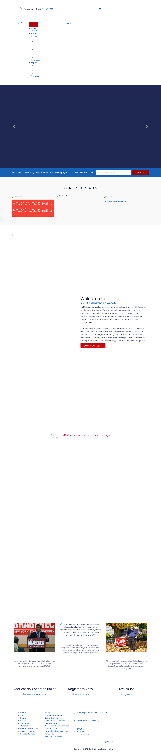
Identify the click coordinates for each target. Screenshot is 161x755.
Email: (80, 721)
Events (34, 33)
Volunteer (35, 60)
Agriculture (39, 57)
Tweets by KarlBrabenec (115, 201)
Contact (35, 76)
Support (34, 62)
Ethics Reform (41, 47)
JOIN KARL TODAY (80, 158)
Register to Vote (41, 70)
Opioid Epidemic (41, 41)
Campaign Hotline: (85, 712)
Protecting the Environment (46, 49)
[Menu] (33, 24)
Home (34, 28)
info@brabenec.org (91, 721)
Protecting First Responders (46, 55)
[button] (67, 23)
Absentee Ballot (41, 65)
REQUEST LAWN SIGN (43, 73)
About (34, 30)
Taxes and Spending (43, 39)
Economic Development (45, 44)
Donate (38, 68)
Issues (34, 36)
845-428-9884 (46, 9)
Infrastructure (41, 52)
